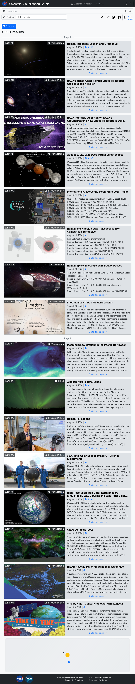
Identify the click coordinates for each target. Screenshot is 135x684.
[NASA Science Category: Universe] (92, 47)
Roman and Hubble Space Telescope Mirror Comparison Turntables (93, 230)
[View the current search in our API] (102, 17)
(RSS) (130, 16)
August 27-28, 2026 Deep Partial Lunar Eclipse (95, 154)
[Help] (4, 10)
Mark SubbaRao (105, 678)
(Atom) (130, 19)
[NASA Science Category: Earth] (86, 47)
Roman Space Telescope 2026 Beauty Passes (94, 265)
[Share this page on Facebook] (119, 17)
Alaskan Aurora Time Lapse (84, 381)
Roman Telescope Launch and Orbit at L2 (92, 43)
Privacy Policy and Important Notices (70, 678)
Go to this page (96, 73)
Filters (9, 26)
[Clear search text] (125, 3)
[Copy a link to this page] (108, 17)
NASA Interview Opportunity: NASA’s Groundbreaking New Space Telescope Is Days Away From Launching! (95, 119)
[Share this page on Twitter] (114, 17)
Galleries (77, 3)
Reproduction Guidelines (74, 680)
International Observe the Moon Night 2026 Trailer (97, 191)
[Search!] (130, 3)
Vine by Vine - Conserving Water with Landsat (95, 603)
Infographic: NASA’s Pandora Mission (90, 302)
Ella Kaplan (102, 680)
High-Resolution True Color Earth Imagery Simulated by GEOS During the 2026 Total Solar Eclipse (96, 494)
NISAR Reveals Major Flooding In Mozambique (95, 566)
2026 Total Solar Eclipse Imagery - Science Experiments (93, 457)
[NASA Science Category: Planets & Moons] (89, 47)
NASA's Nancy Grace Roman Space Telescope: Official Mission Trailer (95, 82)
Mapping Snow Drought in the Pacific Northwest (96, 344)
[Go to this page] (34, 58)
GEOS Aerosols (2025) (80, 529)
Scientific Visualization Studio (29, 3)
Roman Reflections (78, 418)
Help (89, 3)
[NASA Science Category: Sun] (92, 158)
